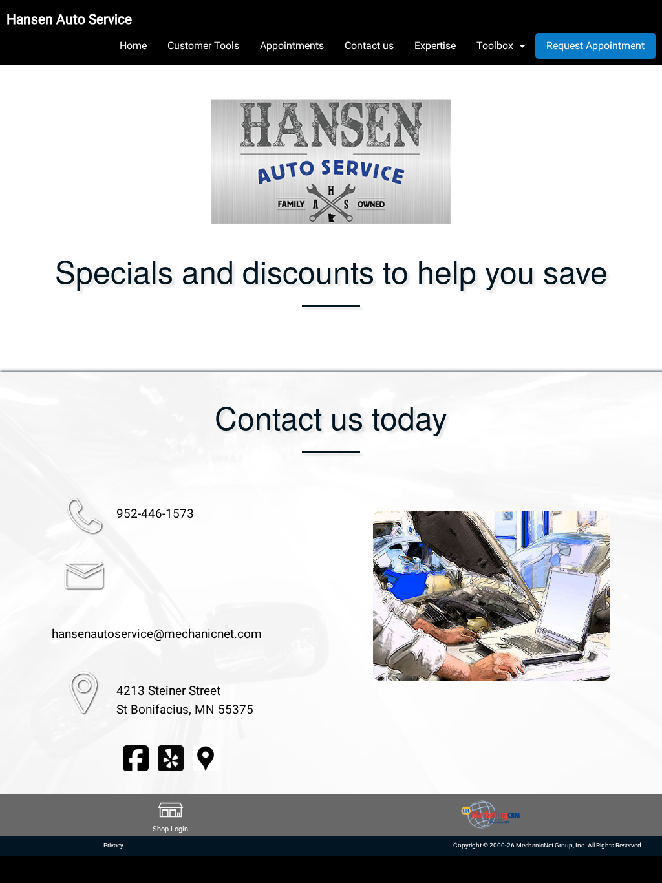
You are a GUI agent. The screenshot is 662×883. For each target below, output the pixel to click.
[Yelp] (171, 757)
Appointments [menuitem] (292, 45)
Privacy (113, 845)
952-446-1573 (155, 513)
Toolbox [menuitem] (494, 45)
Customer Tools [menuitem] (203, 45)
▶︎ (626, 596)
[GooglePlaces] (205, 757)
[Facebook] (136, 757)
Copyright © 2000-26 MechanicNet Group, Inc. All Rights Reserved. (548, 845)
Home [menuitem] (133, 45)
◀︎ (357, 596)
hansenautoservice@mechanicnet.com (157, 633)
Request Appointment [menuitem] (595, 45)
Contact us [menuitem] (369, 45)
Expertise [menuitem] (435, 45)
